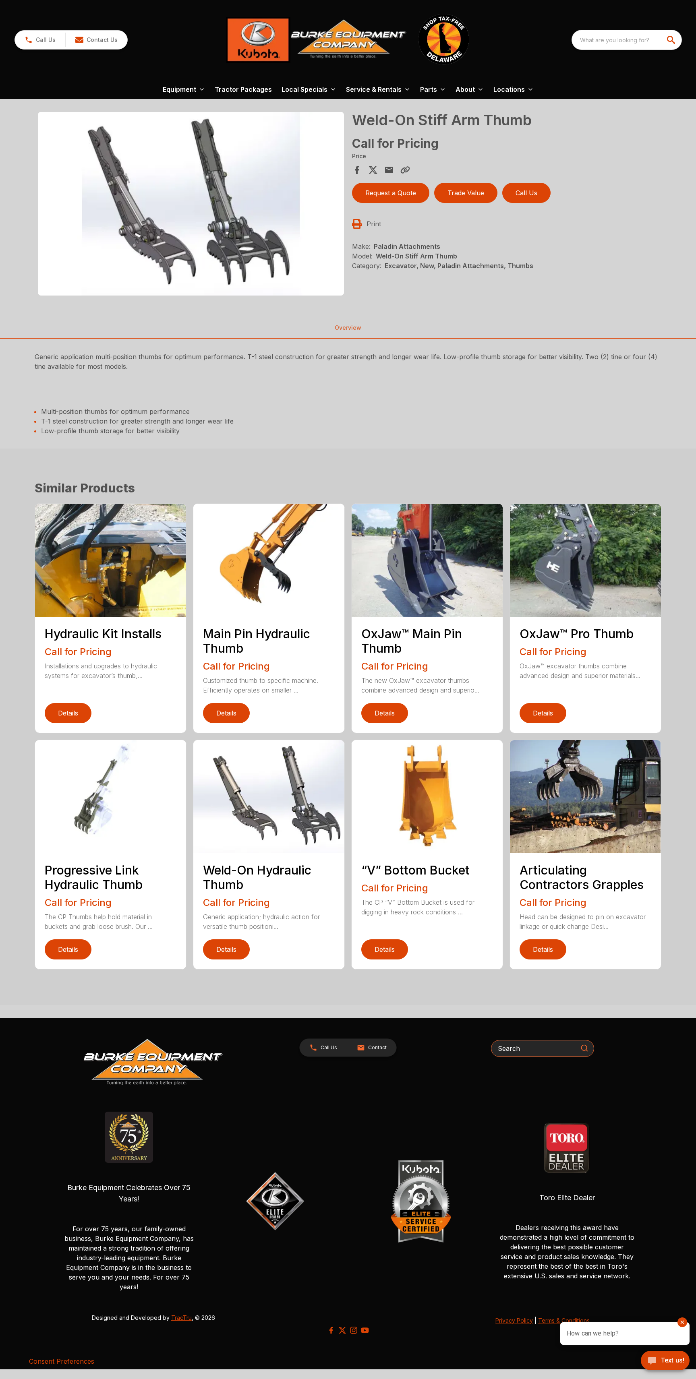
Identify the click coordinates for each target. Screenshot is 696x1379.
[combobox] (627, 40)
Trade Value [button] (465, 193)
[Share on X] (373, 170)
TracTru (181, 1317)
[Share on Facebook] (357, 170)
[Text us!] (665, 1361)
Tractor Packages (243, 89)
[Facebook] (331, 1330)
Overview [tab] (348, 327)
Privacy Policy (514, 1320)
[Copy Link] (405, 170)
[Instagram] (354, 1330)
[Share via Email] (389, 170)
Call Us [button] (526, 193)
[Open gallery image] (191, 204)
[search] (672, 40)
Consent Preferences (61, 1361)
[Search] (584, 1048)
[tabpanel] (191, 205)
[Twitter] (342, 1330)
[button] (40, 40)
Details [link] (68, 713)
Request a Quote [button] (390, 193)
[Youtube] (365, 1330)
